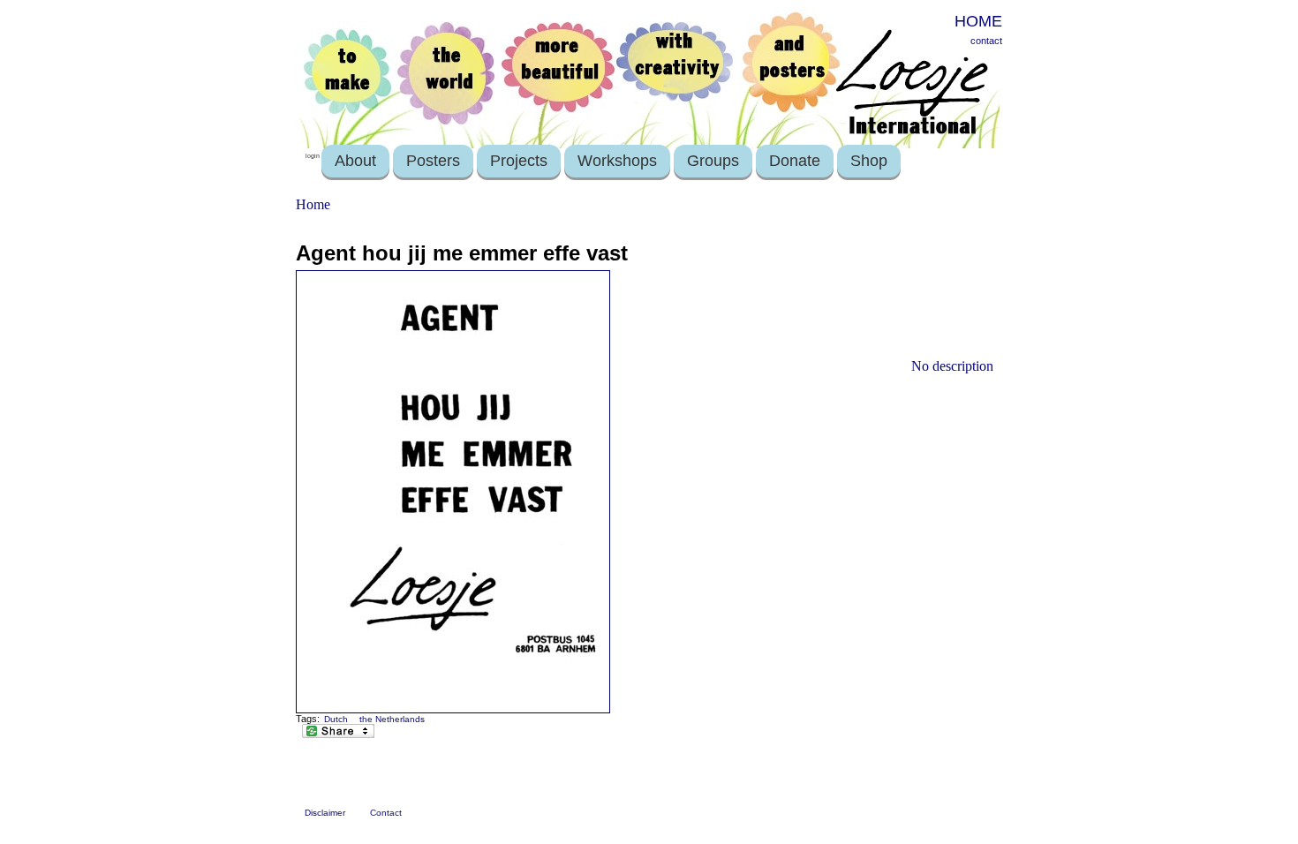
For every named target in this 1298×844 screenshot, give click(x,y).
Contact (386, 813)
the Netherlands (392, 719)
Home (313, 204)
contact (986, 40)
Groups (713, 161)
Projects (518, 161)
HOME (978, 21)
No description (952, 365)
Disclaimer (325, 813)
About (355, 161)
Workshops (617, 161)
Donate (794, 161)
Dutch (336, 719)
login (313, 156)
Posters (433, 161)
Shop (868, 161)
